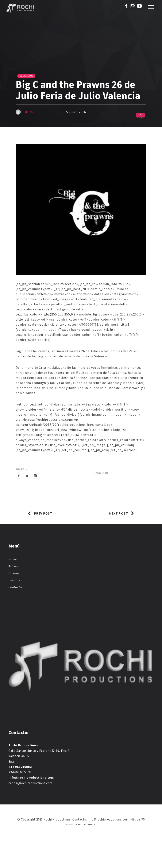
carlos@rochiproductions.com (30, 783)
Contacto (15, 587)
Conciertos (26, 75)
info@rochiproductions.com (31, 778)
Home (12, 559)
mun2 (29, 112)
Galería (13, 573)
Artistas (14, 566)
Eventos (14, 580)
